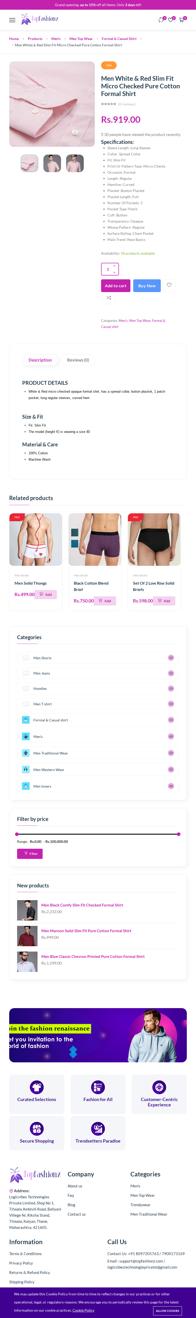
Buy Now (147, 285)
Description (40, 360)
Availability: (110, 253)
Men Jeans (41, 673)
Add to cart (116, 285)
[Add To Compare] (108, 298)
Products (35, 38)
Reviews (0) (78, 360)
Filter (33, 854)
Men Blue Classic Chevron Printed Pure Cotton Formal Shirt (93, 956)
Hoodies (40, 688)
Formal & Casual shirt (119, 38)
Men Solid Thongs (31, 583)
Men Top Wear (81, 38)
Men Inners (42, 786)
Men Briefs (22, 575)
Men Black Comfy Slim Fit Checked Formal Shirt (82, 905)
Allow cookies (167, 1310)
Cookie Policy (83, 1310)
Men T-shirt (42, 704)
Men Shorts (42, 658)
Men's (55, 38)
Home (14, 38)
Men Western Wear (48, 769)
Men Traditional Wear (50, 753)
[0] (161, 20)
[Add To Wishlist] (169, 285)
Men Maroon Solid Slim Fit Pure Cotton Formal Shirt (86, 930)
